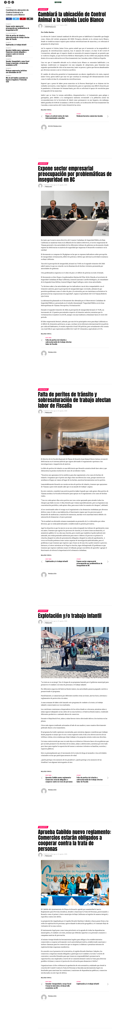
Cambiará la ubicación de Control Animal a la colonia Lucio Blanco (17, 12)
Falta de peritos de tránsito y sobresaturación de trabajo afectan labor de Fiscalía (17, 37)
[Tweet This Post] (16, 19)
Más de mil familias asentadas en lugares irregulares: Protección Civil (17, 79)
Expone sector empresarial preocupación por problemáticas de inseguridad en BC (17, 28)
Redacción (48, 167)
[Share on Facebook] (9, 19)
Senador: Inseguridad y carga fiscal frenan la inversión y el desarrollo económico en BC (17, 63)
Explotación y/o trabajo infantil (16, 45)
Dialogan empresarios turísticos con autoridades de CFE (16, 71)
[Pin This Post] (23, 19)
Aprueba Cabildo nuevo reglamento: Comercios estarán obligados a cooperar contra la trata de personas (17, 53)
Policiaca (8, 33)
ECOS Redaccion (50, 27)
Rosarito (8, 7)
